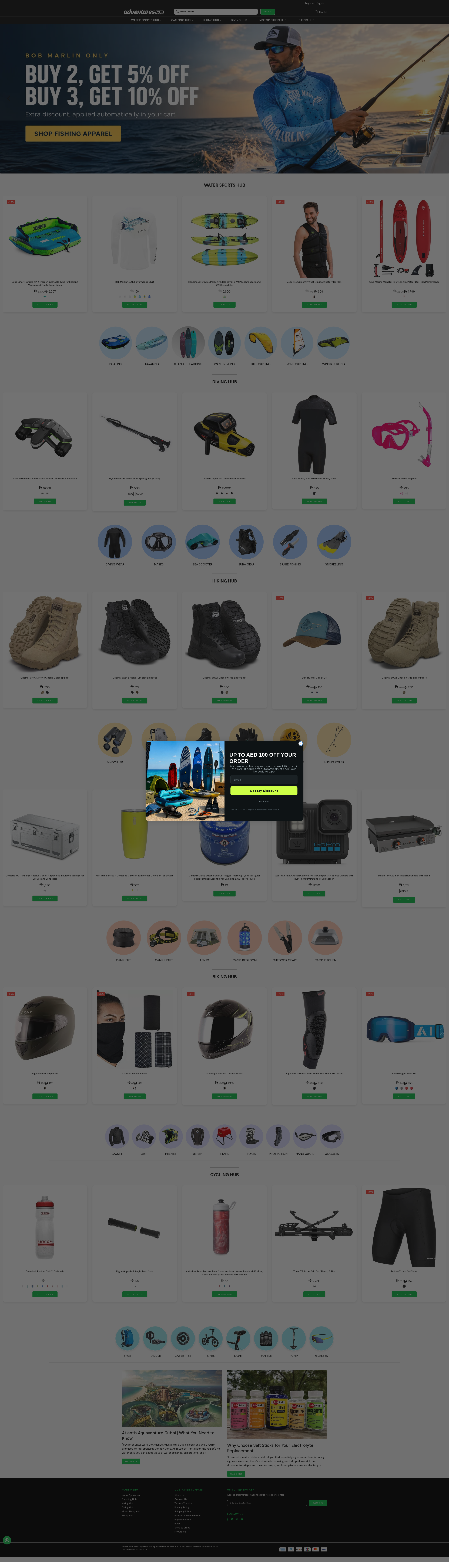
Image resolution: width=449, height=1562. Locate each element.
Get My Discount (264, 791)
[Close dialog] (301, 743)
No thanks (264, 801)
